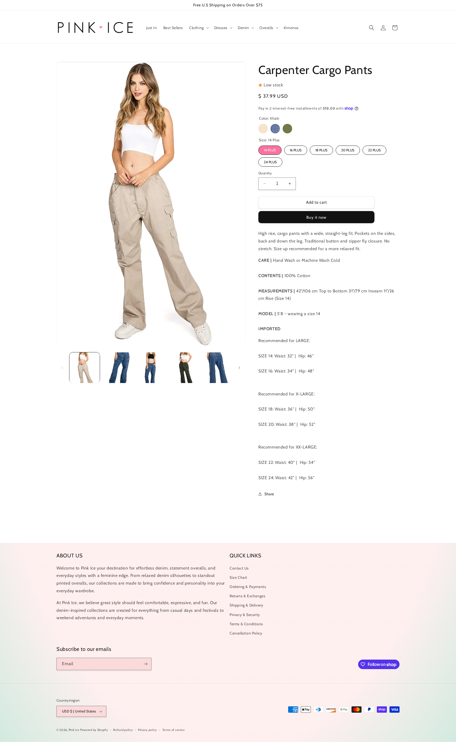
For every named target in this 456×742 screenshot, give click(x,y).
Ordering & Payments (248, 586)
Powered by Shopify (94, 730)
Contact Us (239, 568)
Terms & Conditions (246, 624)
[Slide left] (62, 368)
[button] (198, 27)
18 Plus (321, 150)
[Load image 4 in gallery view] (184, 367)
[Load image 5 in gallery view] (217, 367)
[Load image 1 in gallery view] (84, 367)
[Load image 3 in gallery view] (151, 367)
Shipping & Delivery (246, 605)
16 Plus (296, 150)
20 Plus (347, 150)
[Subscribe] (145, 664)
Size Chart (238, 577)
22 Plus (374, 150)
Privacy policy (147, 730)
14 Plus (270, 150)
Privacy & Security (245, 614)
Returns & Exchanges (247, 596)
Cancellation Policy (246, 633)
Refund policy (123, 730)
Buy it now (316, 217)
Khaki (263, 128)
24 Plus (270, 162)
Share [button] (269, 494)
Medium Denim (275, 128)
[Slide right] (239, 368)
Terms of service (173, 730)
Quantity (265, 173)
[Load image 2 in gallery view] (117, 367)
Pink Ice (74, 730)
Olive (287, 128)
